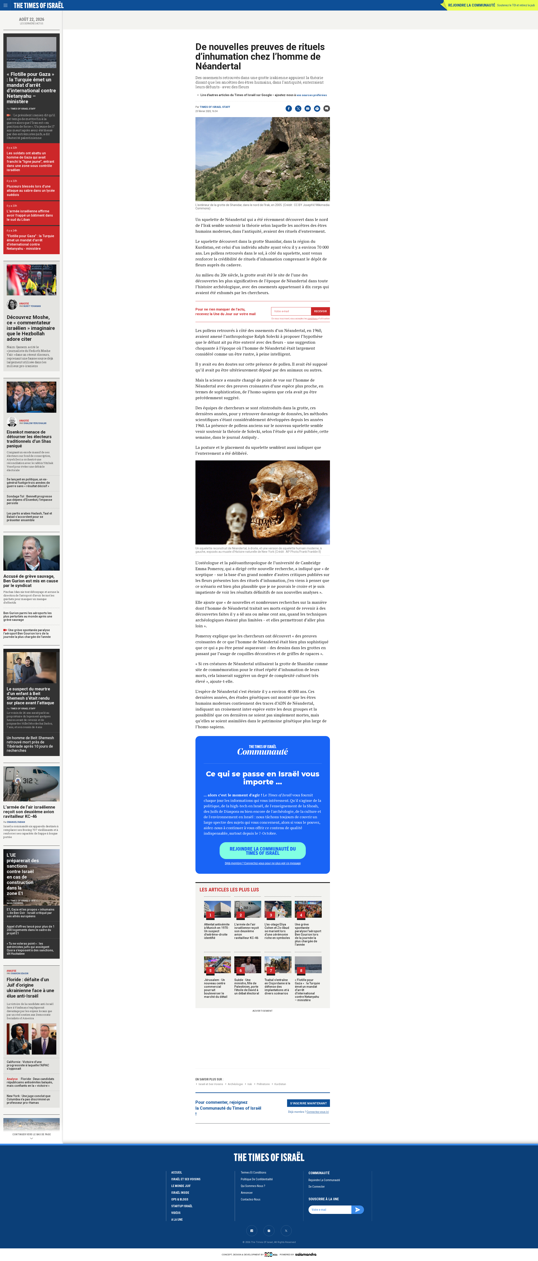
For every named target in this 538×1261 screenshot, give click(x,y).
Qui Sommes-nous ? (253, 1186)
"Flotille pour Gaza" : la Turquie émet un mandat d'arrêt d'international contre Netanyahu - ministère (30, 242)
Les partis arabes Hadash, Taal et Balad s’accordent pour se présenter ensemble (29, 517)
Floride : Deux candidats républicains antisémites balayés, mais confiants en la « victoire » (30, 1082)
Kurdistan (280, 1084)
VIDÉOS (176, 1213)
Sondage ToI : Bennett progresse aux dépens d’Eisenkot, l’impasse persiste (29, 500)
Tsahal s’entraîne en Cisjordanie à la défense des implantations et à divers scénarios (277, 986)
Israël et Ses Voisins (211, 1084)
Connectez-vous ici (318, 1111)
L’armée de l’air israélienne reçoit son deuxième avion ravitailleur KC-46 (246, 931)
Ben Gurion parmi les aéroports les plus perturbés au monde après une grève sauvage (27, 616)
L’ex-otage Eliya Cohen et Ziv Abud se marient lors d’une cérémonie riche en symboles (277, 931)
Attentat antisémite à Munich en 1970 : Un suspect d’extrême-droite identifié (216, 931)
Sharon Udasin (19, 973)
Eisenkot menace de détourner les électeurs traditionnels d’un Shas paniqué (29, 439)
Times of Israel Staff (215, 107)
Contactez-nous (250, 1199)
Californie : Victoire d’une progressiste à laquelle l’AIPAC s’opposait (28, 1065)
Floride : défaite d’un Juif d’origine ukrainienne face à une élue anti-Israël (30, 988)
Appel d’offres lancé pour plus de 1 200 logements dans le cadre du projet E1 (30, 930)
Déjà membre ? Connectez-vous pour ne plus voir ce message (263, 863)
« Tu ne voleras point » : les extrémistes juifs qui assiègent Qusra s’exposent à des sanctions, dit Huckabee (30, 948)
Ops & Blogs (179, 1199)
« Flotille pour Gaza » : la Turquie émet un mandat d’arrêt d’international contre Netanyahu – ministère (31, 87)
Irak (250, 1084)
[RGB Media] (272, 1254)
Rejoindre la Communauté (471, 5)
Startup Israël (182, 1206)
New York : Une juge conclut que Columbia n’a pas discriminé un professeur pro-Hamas (28, 1099)
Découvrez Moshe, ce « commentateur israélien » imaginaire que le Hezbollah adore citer (31, 328)
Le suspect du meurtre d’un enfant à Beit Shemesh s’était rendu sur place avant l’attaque (30, 695)
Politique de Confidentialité (257, 1179)
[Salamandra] (305, 1254)
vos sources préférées (312, 95)
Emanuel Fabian (16, 822)
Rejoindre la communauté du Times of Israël (263, 850)
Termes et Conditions (253, 1172)
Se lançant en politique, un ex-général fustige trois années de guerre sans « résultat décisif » (28, 483)
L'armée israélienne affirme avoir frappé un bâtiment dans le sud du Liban (30, 215)
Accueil (176, 1172)
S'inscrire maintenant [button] (308, 1103)
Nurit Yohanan (32, 306)
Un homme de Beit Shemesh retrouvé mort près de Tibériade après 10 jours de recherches (30, 744)
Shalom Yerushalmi (35, 423)
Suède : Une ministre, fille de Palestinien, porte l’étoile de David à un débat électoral (246, 986)
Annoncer (247, 1192)
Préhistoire (263, 1084)
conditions (313, 318)
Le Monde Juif (181, 1186)
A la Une (177, 1219)
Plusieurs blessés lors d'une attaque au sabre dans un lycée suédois (31, 190)
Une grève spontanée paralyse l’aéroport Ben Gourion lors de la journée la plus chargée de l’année (308, 934)
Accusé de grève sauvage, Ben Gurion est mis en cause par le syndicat (30, 581)
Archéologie (235, 1084)
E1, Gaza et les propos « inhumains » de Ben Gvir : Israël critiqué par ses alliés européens (31, 913)
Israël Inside (180, 1192)
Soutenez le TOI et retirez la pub (516, 5)
